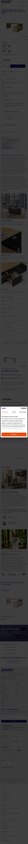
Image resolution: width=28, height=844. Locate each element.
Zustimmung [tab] (5, 412)
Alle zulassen (14, 434)
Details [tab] (14, 412)
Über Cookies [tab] (23, 412)
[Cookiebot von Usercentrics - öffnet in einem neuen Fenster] (21, 408)
